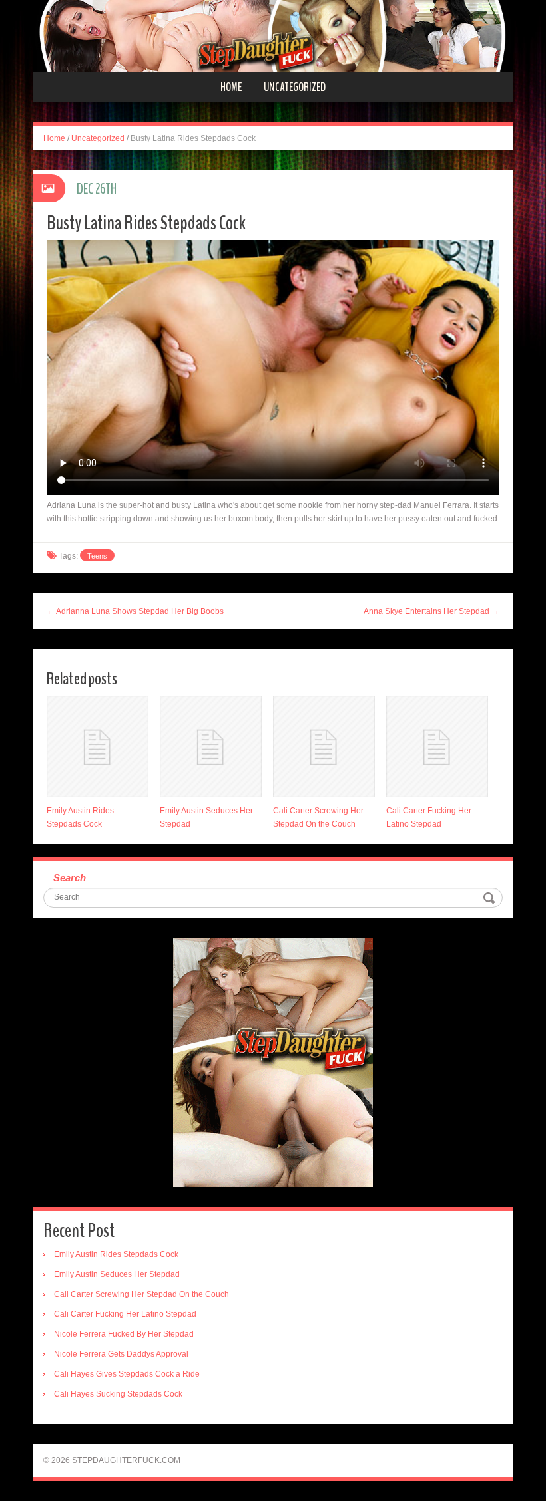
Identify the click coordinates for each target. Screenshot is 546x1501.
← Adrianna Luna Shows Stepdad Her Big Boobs (135, 611)
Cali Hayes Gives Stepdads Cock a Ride (127, 1374)
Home (231, 87)
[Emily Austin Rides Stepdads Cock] (97, 746)
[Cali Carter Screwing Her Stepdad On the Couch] (324, 746)
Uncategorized (295, 87)
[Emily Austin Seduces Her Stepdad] (211, 746)
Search (69, 877)
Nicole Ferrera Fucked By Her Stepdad (124, 1334)
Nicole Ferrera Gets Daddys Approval (121, 1354)
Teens (97, 556)
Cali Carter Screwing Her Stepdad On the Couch (141, 1294)
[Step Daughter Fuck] (273, 35)
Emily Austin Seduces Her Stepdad (117, 1274)
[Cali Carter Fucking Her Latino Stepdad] (437, 746)
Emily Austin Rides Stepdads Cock (116, 1254)
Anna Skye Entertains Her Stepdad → (431, 611)
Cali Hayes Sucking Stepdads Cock (118, 1394)
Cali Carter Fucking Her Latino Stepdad (125, 1314)
